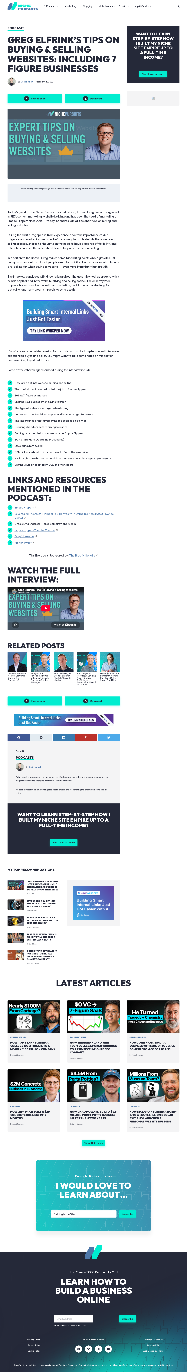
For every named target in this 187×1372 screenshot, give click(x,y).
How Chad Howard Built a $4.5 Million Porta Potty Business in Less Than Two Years (93, 1115)
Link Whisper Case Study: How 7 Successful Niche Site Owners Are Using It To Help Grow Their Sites (42, 885)
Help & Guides (141, 6)
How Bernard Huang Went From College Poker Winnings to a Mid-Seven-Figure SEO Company (93, 1047)
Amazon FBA (153, 1345)
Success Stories (18, 1037)
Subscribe (127, 1213)
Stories (123, 6)
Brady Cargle (34, 963)
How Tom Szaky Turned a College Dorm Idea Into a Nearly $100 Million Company (32, 1046)
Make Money (106, 6)
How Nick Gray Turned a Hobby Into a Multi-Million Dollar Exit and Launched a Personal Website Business (153, 1116)
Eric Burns (33, 910)
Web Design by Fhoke (153, 1350)
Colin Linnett (27, 81)
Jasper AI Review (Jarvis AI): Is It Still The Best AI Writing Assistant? (42, 937)
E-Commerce (51, 6)
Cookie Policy (34, 1350)
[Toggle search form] (178, 6)
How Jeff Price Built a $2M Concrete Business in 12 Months (30, 1115)
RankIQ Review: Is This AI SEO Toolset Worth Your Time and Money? (43, 920)
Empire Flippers (24, 507)
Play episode (38, 98)
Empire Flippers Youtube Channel (35, 530)
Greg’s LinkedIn (24, 536)
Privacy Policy (33, 1339)
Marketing (70, 6)
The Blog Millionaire (82, 555)
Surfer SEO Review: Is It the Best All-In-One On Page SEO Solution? (41, 903)
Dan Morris (33, 894)
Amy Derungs (34, 927)
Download (96, 98)
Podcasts (16, 28)
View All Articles (93, 1143)
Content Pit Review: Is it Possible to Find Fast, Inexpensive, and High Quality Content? (42, 955)
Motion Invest (23, 542)
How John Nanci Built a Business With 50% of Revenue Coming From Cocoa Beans (152, 1046)
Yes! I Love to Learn (64, 842)
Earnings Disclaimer (153, 1339)
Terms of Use (34, 1345)
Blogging (88, 6)
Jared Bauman (18, 1055)
